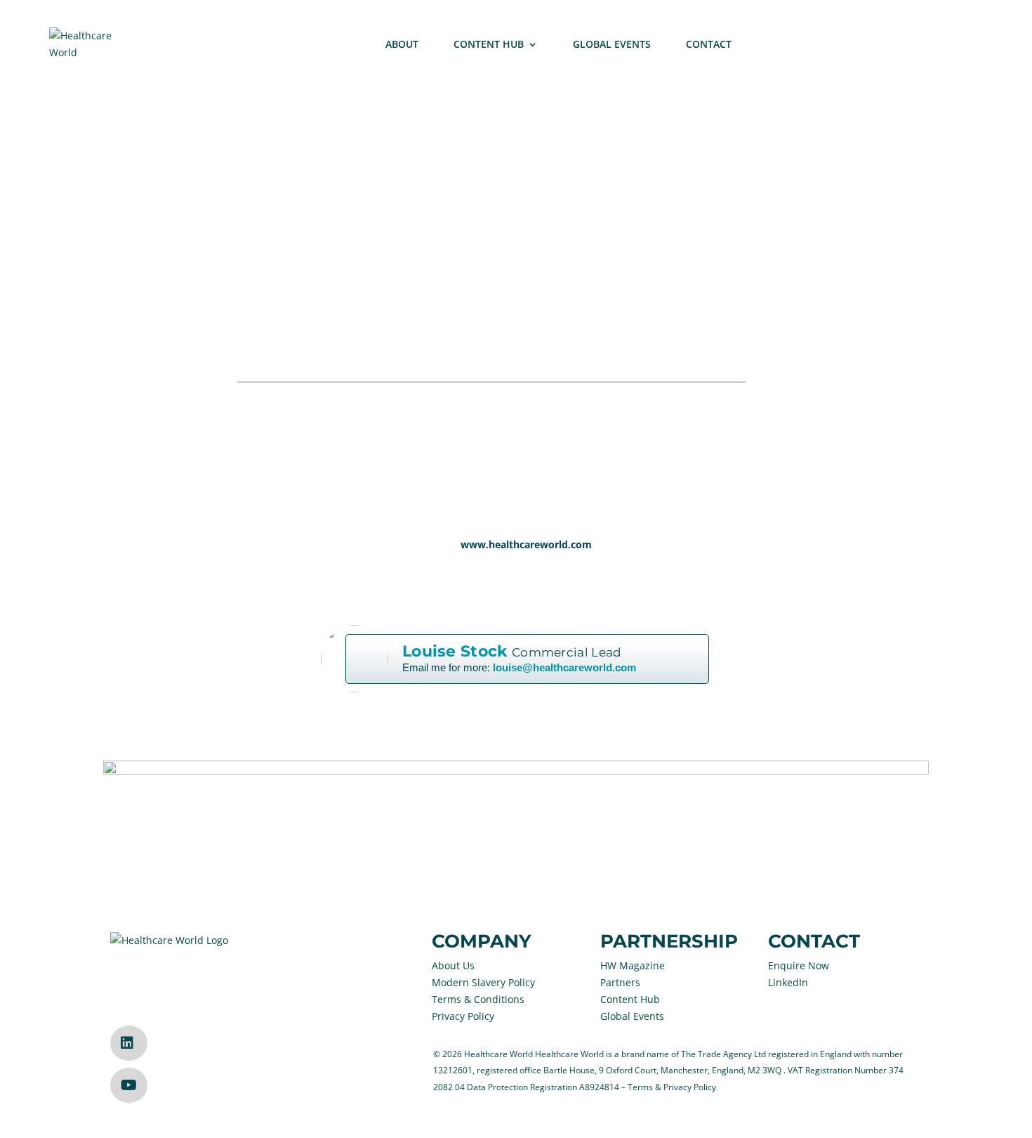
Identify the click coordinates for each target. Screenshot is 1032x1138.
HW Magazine (632, 965)
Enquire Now (798, 965)
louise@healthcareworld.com (564, 667)
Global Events (612, 44)
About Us (453, 965)
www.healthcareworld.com (526, 544)
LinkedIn (788, 982)
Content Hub (489, 44)
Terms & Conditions (478, 999)
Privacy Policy (463, 1016)
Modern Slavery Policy (483, 982)
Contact (709, 44)
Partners (620, 982)
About (401, 44)
